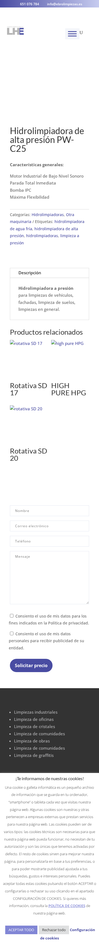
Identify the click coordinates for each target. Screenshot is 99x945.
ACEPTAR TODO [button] (21, 929)
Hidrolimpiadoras (48, 214)
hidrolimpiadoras (42, 235)
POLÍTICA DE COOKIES (66, 905)
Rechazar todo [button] (54, 929)
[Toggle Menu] (72, 33)
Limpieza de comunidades (39, 733)
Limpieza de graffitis (34, 755)
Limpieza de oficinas (34, 719)
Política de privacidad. (68, 623)
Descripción (29, 272)
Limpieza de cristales (34, 726)
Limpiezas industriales (35, 712)
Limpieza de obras (32, 741)
